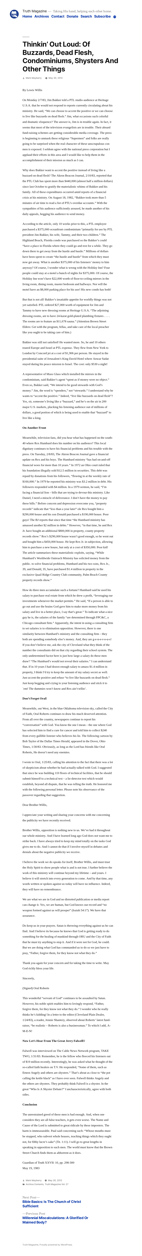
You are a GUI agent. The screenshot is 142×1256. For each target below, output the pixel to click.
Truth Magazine (34, 11)
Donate (72, 16)
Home (27, 16)
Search (86, 16)
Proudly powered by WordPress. (56, 1244)
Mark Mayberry (34, 78)
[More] (114, 17)
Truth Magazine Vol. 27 (56, 1184)
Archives (41, 16)
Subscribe (102, 16)
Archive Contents (35, 1184)
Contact (57, 16)
